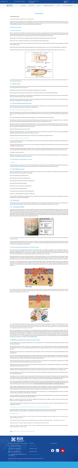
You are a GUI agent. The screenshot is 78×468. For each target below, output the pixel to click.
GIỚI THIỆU (23, 5)
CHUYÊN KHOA (31, 5)
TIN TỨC (58, 5)
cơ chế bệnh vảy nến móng (24, 431)
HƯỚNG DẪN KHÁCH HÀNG (48, 5)
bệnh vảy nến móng (15, 431)
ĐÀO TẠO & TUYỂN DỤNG (67, 5)
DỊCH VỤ (38, 5)
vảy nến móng (31, 431)
